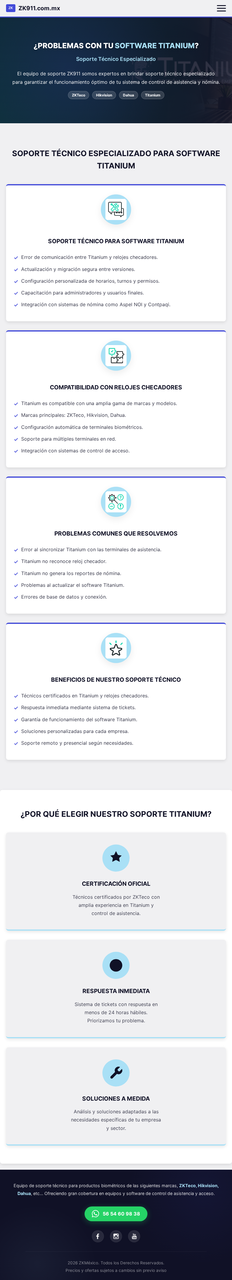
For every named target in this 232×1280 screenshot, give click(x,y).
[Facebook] (98, 1236)
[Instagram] (116, 1236)
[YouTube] (134, 1236)
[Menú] (221, 8)
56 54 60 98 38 (121, 1214)
